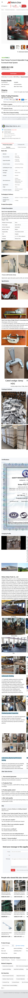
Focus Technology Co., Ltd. (17, 992)
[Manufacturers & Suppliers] (14, 2)
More (2, 988)
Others (15, 953)
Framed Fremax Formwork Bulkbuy (9, 985)
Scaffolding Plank (17, 950)
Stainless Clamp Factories (7, 979)
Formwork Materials (20, 979)
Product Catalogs (20, 945)
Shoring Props (4, 953)
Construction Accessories (7, 966)
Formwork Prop (5, 982)
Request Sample (24, 76)
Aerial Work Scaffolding (19, 969)
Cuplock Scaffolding (6, 969)
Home (2, 9)
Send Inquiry (13, 73)
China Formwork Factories (8, 975)
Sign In (3, 138)
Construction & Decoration (10, 9)
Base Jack (3, 950)
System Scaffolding (18, 948)
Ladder (2, 948)
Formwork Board (15, 982)
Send (13, 870)
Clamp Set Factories (20, 975)
